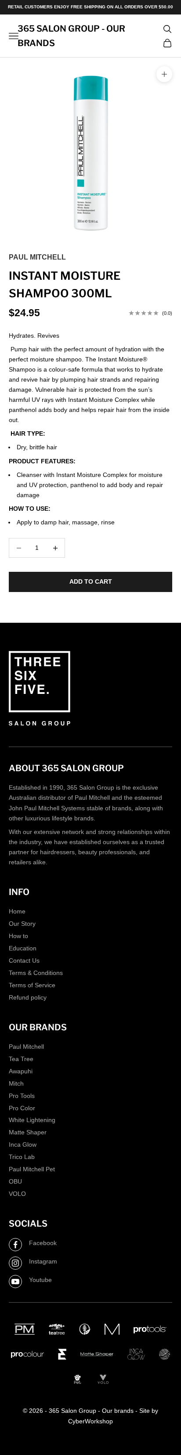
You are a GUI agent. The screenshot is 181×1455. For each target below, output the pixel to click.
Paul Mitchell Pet (32, 1169)
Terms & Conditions (36, 972)
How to (18, 935)
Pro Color (22, 1108)
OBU (15, 1181)
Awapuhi (21, 1071)
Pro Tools (22, 1095)
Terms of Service (32, 985)
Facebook (43, 1242)
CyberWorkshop (90, 1421)
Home (17, 911)
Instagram (43, 1261)
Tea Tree (21, 1058)
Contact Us (24, 960)
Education (22, 948)
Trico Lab (22, 1156)
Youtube (40, 1279)
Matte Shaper (28, 1132)
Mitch (16, 1083)
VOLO (17, 1193)
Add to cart (90, 581)
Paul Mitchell (37, 257)
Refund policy (28, 997)
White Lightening (32, 1119)
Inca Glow (22, 1144)
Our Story (22, 923)
